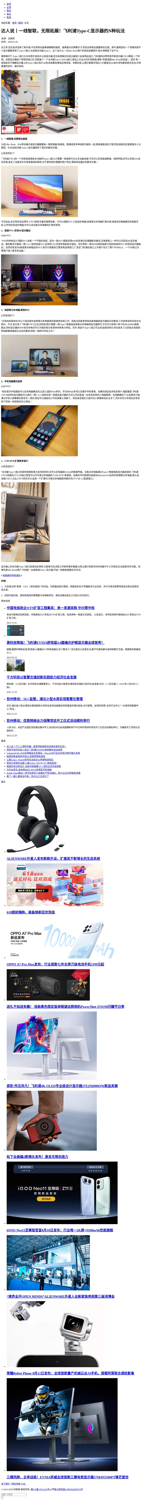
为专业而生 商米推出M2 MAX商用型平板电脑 (29, 770)
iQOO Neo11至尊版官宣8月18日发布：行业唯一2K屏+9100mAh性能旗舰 (60, 1230)
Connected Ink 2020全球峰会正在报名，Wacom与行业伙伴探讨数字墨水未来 (43, 753)
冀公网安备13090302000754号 (68, 1489)
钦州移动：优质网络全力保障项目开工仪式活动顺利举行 (48, 720)
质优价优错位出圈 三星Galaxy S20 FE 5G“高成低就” (32, 763)
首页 (9, 4)
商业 (9, 14)
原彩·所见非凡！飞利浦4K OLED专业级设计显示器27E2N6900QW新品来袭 (62, 1086)
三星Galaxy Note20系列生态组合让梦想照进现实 (30, 760)
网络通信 (16, 575)
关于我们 (5, 1484)
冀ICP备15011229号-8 (41, 1489)
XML (23, 1484)
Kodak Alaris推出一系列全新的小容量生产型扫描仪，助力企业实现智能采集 (43, 773)
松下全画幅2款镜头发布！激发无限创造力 (37, 1157)
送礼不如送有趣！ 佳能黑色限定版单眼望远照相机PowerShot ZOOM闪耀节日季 (65, 1006)
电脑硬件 (7, 575)
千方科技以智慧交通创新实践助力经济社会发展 (42, 677)
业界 (9, 7)
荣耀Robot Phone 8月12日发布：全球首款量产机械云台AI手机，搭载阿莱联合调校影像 (70, 1373)
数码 (9, 11)
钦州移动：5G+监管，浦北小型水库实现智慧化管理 (45, 699)
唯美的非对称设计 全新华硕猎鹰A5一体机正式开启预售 (34, 766)
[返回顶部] (2, 1497)
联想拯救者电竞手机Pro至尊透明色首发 (26, 756)
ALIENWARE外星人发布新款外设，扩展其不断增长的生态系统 (53, 858)
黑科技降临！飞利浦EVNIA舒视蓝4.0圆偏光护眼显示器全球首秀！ (56, 642)
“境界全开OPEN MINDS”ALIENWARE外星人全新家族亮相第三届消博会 (61, 1296)
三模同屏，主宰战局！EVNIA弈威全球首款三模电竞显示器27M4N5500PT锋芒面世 (68, 1477)
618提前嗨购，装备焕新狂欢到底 (31, 912)
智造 (9, 17)
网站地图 (16, 1484)
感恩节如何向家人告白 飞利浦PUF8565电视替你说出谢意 (34, 750)
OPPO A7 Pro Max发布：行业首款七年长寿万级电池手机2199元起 (55, 964)
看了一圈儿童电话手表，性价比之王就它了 (28, 776)
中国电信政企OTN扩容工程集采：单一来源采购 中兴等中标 (51, 608)
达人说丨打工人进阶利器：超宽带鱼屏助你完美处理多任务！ (37, 746)
